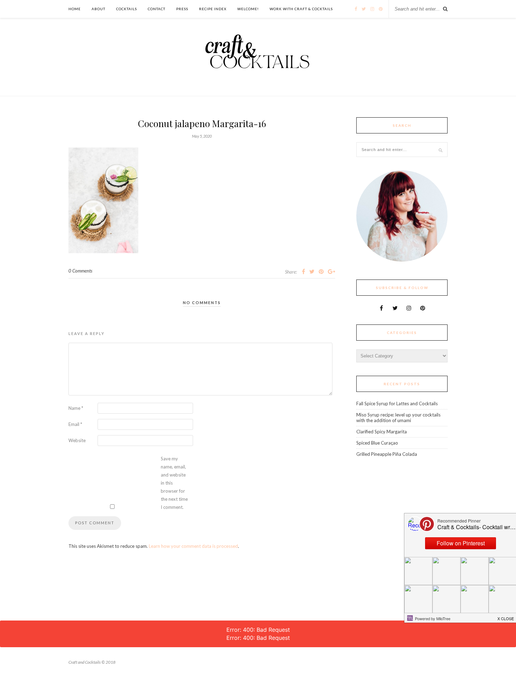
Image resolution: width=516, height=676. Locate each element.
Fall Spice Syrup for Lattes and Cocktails (397, 403)
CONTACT (156, 9)
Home (74, 9)
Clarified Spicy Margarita (381, 431)
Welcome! (248, 9)
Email (75, 424)
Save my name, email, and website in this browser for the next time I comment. (174, 483)
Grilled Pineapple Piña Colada (386, 454)
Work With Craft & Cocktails (301, 9)
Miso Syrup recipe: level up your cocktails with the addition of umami (398, 417)
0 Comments (80, 271)
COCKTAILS (126, 9)
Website (77, 440)
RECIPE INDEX (212, 9)
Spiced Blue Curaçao (377, 443)
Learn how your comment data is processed (193, 546)
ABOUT (98, 9)
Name (75, 408)
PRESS (182, 9)
